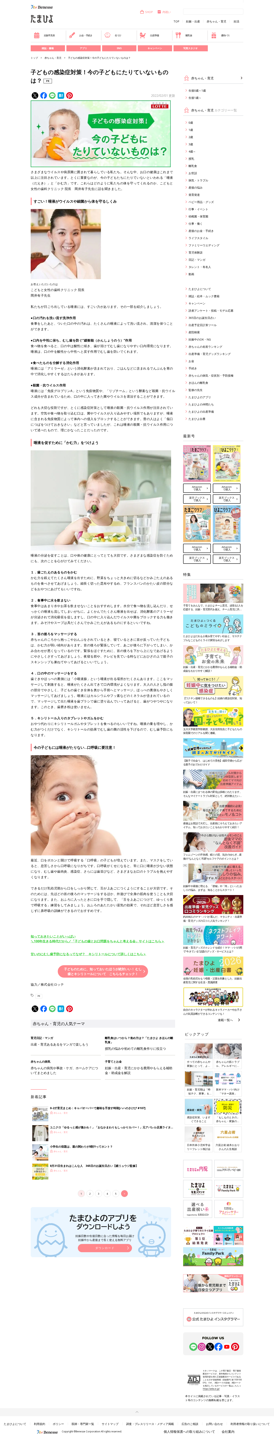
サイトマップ (110, 1424)
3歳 (191, 144)
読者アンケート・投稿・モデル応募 (211, 310)
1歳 (191, 130)
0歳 (191, 122)
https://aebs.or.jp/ (211, 1388)
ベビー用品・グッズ (201, 202)
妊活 (236, 21)
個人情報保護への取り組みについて (189, 1431)
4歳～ (192, 151)
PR (39, 996)
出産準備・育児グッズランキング (210, 354)
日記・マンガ (197, 260)
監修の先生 (196, 390)
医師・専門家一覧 (83, 1424)
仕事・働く (196, 223)
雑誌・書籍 (48, 48)
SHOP (149, 12)
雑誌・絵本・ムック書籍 (204, 296)
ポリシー (58, 1424)
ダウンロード (105, 1248)
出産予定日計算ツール (203, 325)
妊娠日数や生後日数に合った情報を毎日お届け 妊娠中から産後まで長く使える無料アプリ (104, 1238)
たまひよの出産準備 (201, 411)
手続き (193, 368)
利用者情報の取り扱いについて (250, 1424)
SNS (119, 48)
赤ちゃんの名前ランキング (205, 347)
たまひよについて (200, 289)
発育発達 (194, 195)
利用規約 (39, 1424)
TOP (176, 21)
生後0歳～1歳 (197, 90)
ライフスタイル (198, 238)
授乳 (191, 159)
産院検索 (194, 332)
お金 (191, 361)
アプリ (83, 48)
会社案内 (228, 1431)
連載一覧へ (225, 1020)
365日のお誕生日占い (202, 318)
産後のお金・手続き (201, 231)
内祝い (166, 12)
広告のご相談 (190, 1424)
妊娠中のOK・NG (200, 339)
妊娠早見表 (49, 35)
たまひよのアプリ (200, 397)
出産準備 (154, 35)
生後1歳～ (195, 98)
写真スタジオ (190, 48)
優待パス (225, 35)
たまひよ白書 (197, 419)
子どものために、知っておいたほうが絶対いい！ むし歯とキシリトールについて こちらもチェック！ (103, 971)
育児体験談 (196, 252)
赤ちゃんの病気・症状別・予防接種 (211, 375)
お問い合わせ (214, 1424)
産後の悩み (196, 187)
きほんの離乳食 (198, 383)
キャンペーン (155, 48)
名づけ (118, 35)
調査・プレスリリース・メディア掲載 (150, 1424)
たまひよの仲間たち (201, 404)
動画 (191, 274)
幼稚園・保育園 (198, 216)
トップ (34, 58)
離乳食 (189, 35)
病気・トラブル (198, 180)
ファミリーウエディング (204, 245)
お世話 (193, 173)
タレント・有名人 (200, 267)
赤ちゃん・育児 (216, 21)
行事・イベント (198, 209)
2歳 (191, 137)
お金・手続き (85, 35)
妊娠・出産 (193, 21)
